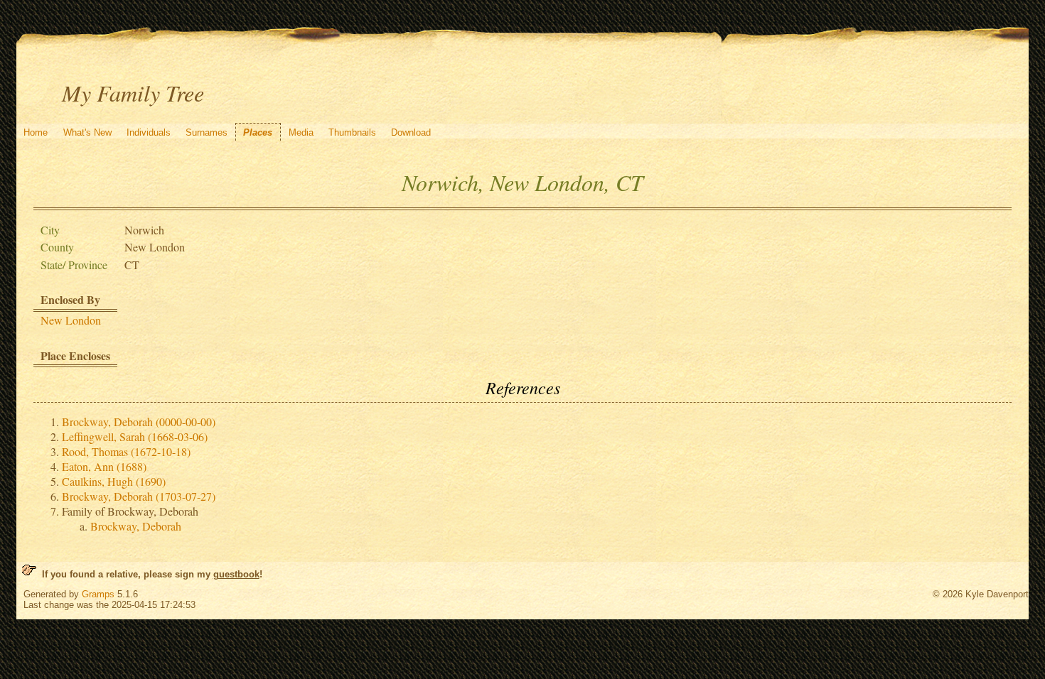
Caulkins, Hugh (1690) (114, 481)
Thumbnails (352, 132)
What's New (87, 132)
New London (71, 320)
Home (35, 132)
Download (411, 132)
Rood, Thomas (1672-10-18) (126, 451)
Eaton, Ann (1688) (104, 466)
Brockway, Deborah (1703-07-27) (138, 496)
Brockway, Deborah (135, 525)
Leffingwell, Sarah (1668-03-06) (135, 436)
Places (257, 132)
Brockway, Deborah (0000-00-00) (138, 421)
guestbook (236, 574)
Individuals (149, 132)
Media (301, 132)
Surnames (206, 132)
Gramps (98, 594)
